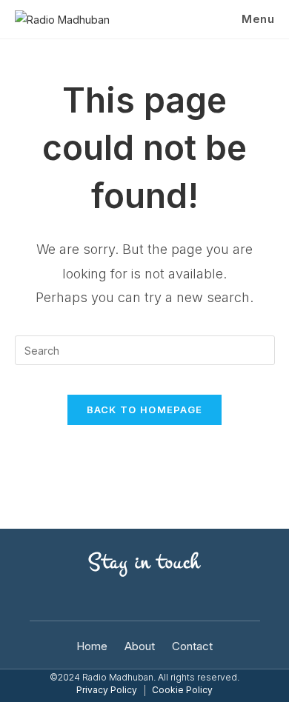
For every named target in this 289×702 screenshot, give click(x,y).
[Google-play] (206, 600)
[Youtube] (43, 600)
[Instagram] (165, 600)
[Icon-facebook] (83, 600)
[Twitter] (124, 600)
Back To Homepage (145, 409)
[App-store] (246, 600)
